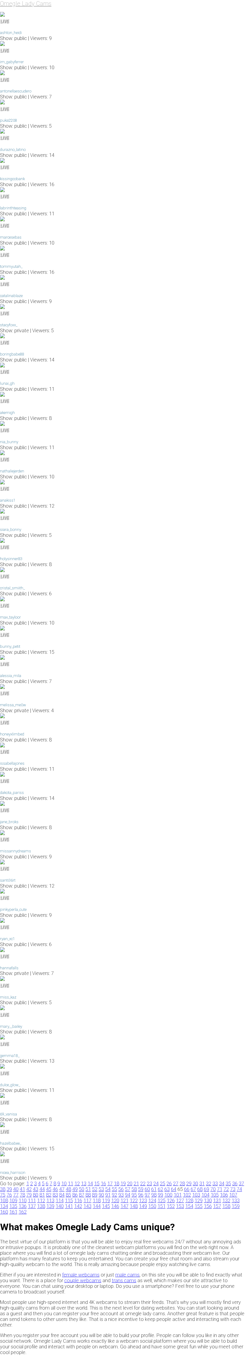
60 (147, 1189)
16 (103, 1183)
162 (23, 1212)
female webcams (80, 1275)
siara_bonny (10, 529)
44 (42, 1189)
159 (236, 1206)
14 (90, 1183)
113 (50, 1200)
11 (70, 1183)
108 (4, 1200)
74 (239, 1189)
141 (69, 1206)
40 (16, 1189)
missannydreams (15, 851)
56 (121, 1189)
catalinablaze (11, 295)
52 (94, 1189)
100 (168, 1195)
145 (106, 1206)
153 (180, 1206)
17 (110, 1183)
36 (235, 1183)
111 (32, 1200)
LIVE (4, 21)
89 (94, 1195)
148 (134, 1206)
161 (13, 1212)
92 (114, 1195)
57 (127, 1189)
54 (108, 1189)
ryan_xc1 (7, 938)
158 (226, 1206)
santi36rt (8, 880)
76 (9, 1195)
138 (41, 1206)
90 (101, 1195)
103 (196, 1195)
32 (208, 1183)
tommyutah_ (11, 266)
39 (9, 1189)
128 (189, 1200)
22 (143, 1183)
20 (129, 1183)
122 (134, 1200)
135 (13, 1206)
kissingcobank (12, 179)
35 (228, 1183)
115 (69, 1200)
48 (68, 1189)
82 (48, 1195)
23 (149, 1183)
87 (81, 1195)
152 (171, 1206)
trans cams (124, 1280)
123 (143, 1200)
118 (97, 1200)
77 (16, 1195)
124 (152, 1200)
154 (189, 1206)
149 (143, 1206)
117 (87, 1200)
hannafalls (9, 968)
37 (241, 1183)
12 (77, 1183)
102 (187, 1195)
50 (81, 1189)
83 (55, 1195)
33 (215, 1183)
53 (101, 1189)
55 (114, 1189)
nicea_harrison (12, 1172)
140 (60, 1206)
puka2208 (8, 120)
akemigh (7, 412)
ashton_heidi (11, 32)
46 (55, 1189)
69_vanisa (8, 1114)
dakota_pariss (12, 792)
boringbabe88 (12, 354)
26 (169, 1183)
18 (116, 1183)
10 (64, 1183)
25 (162, 1183)
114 (60, 1200)
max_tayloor (10, 617)
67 (193, 1189)
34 (221, 1183)
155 (199, 1206)
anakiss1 (8, 500)
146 (115, 1206)
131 (217, 1200)
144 (97, 1206)
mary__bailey (11, 1026)
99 (160, 1195)
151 (161, 1206)
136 (23, 1206)
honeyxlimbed (12, 734)
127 (180, 1200)
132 (226, 1200)
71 (219, 1189)
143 (87, 1206)
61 (154, 1189)
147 (124, 1206)
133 (236, 1200)
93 (121, 1195)
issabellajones (12, 763)
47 (62, 1189)
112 (41, 1200)
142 (78, 1206)
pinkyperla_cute (13, 909)
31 (202, 1183)
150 (152, 1206)
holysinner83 (11, 559)
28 (182, 1183)
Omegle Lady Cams (25, 3)
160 (4, 1212)
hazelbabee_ (10, 1143)
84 (62, 1195)
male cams (127, 1275)
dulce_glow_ (10, 1085)
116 (78, 1200)
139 (50, 1206)
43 (35, 1189)
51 (88, 1189)
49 (75, 1189)
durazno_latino (13, 149)
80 (35, 1195)
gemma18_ (9, 1055)
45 (48, 1189)
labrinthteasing (13, 208)
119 (106, 1200)
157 (217, 1206)
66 (186, 1189)
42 (29, 1189)
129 (199, 1200)
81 (42, 1195)
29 (189, 1183)
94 (127, 1195)
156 (208, 1206)
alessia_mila (10, 675)
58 (134, 1189)
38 (2, 1189)
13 (83, 1183)
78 (22, 1195)
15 (96, 1183)
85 (68, 1195)
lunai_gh (7, 383)
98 (154, 1195)
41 (22, 1189)
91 (108, 1195)
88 (88, 1195)
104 (205, 1195)
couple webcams (82, 1280)
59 (140, 1189)
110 (23, 1200)
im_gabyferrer (12, 62)
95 (134, 1195)
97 (147, 1195)
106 (224, 1195)
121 (124, 1200)
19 (123, 1183)
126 (171, 1200)
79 (29, 1195)
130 (208, 1200)
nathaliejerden (12, 471)
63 (167, 1189)
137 (32, 1206)
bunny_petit (10, 646)
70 (213, 1189)
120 (115, 1200)
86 (75, 1195)
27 (175, 1183)
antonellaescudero (15, 91)
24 (156, 1183)
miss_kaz (8, 997)
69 (206, 1189)
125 (161, 1200)
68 (200, 1189)
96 (140, 1195)
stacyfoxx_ (8, 325)
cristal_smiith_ (12, 588)
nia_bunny (9, 442)
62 (160, 1189)
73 (232, 1189)
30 (195, 1183)
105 (215, 1195)
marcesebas (11, 237)
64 (173, 1189)
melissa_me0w (13, 705)
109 (13, 1200)
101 (178, 1195)
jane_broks (9, 822)
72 (226, 1189)
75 (2, 1195)
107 (233, 1195)
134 (4, 1206)
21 (136, 1183)
